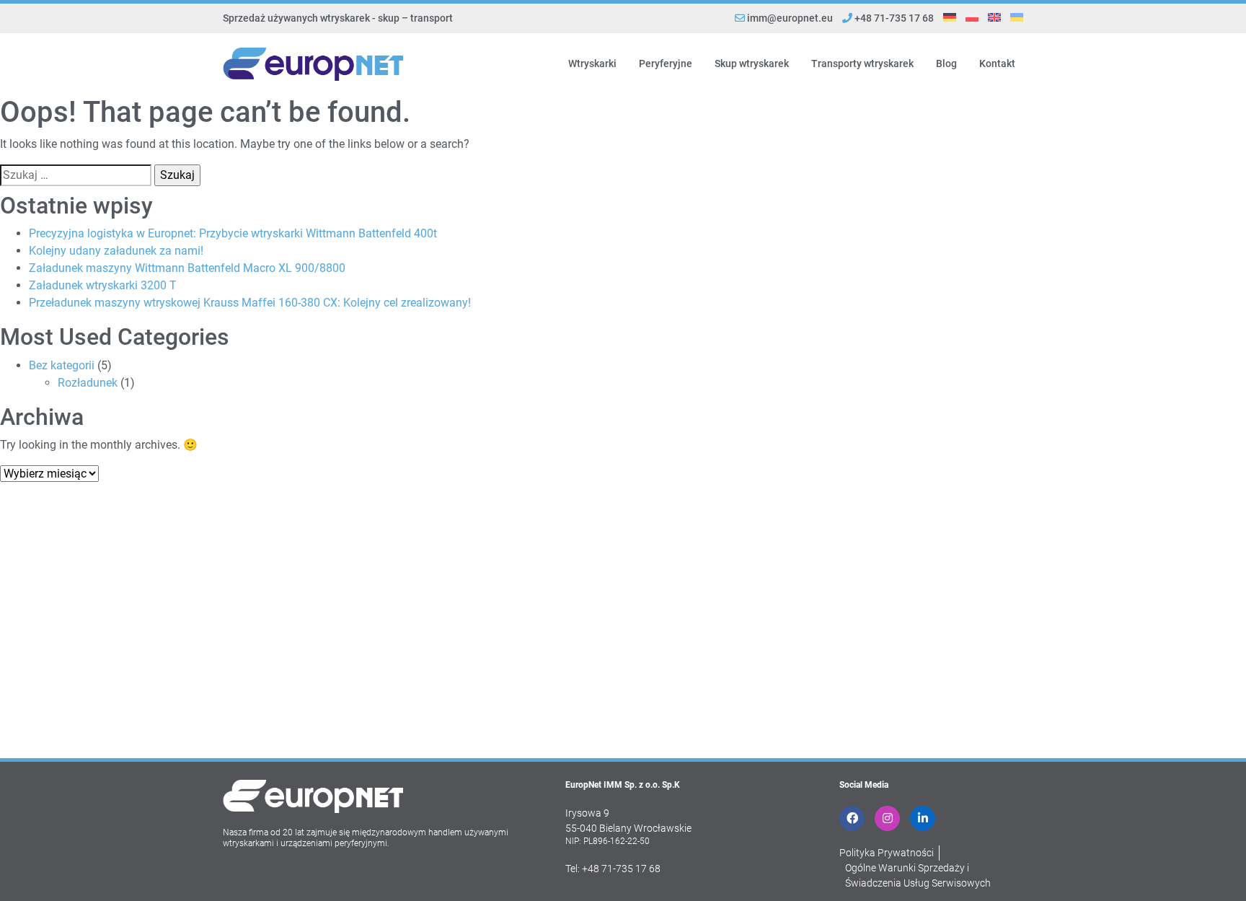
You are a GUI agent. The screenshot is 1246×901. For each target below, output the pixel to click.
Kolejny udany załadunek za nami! (116, 251)
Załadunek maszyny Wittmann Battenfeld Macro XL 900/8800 (187, 268)
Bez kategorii (61, 365)
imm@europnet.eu (790, 18)
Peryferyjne (665, 63)
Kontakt (997, 63)
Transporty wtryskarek (862, 63)
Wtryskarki (592, 63)
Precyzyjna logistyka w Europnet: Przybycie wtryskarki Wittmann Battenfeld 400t (233, 233)
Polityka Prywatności (886, 852)
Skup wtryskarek (752, 63)
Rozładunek (88, 383)
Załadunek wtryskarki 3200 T (103, 285)
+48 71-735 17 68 (893, 18)
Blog (946, 63)
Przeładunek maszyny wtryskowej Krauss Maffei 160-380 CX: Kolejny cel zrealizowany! (250, 302)
